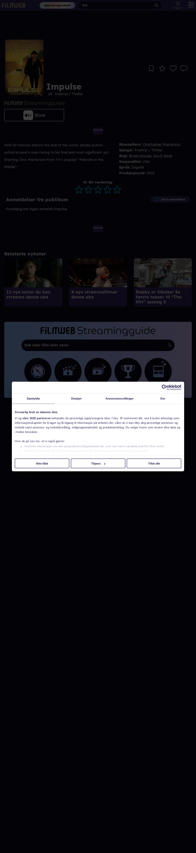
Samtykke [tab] (33, 398)
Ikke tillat (42, 463)
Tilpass (96, 463)
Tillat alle (154, 463)
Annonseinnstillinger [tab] (119, 398)
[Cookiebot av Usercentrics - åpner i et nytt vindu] (164, 387)
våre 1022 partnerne (36, 418)
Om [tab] (162, 398)
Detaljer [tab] (76, 398)
